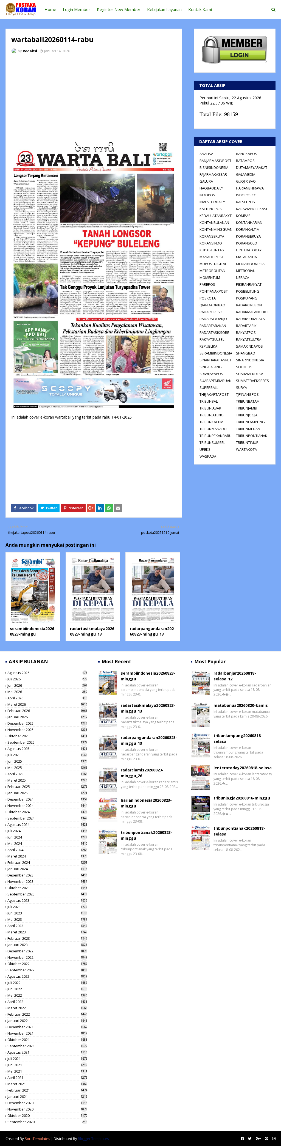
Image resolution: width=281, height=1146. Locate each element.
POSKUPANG (246, 298)
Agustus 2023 (47, 900)
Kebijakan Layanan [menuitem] (164, 9)
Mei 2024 (47, 843)
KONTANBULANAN (214, 222)
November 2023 (47, 881)
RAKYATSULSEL (211, 339)
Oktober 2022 (47, 963)
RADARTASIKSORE (214, 332)
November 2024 (47, 805)
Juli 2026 (47, 679)
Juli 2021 (47, 1058)
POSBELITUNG (247, 291)
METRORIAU (245, 270)
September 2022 (47, 970)
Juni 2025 (47, 761)
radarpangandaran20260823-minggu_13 (152, 631)
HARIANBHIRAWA (250, 188)
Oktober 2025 (47, 735)
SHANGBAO (245, 353)
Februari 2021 (47, 1090)
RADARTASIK (246, 325)
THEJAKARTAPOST (214, 394)
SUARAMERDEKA (249, 373)
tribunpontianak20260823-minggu (146, 835)
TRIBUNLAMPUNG (250, 421)
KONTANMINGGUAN (215, 229)
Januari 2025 (47, 792)
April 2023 (47, 925)
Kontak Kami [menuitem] (200, 9)
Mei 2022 (47, 995)
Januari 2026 (47, 716)
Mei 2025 (47, 767)
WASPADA (207, 456)
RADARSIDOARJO (213, 318)
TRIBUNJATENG (211, 415)
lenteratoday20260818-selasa (242, 767)
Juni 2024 (47, 837)
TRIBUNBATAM (248, 401)
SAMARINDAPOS (249, 346)
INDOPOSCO (246, 195)
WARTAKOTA (246, 449)
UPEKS (204, 449)
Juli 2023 (47, 906)
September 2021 (47, 1045)
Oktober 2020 (47, 1115)
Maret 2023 (47, 932)
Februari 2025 (47, 786)
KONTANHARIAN (249, 222)
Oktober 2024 (47, 811)
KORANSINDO (210, 243)
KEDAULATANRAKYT (215, 215)
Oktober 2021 (47, 1039)
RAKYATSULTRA (248, 339)
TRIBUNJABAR (210, 408)
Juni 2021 (47, 1064)
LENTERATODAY (249, 250)
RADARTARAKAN (212, 325)
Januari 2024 (47, 868)
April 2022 (47, 1001)
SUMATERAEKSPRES (252, 380)
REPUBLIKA (208, 346)
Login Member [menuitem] (76, 9)
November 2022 (47, 957)
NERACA (242, 277)
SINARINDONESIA (250, 360)
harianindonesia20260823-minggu (146, 803)
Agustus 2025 (47, 748)
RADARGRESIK (211, 311)
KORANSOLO (246, 243)
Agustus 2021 (47, 1052)
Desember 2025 (47, 723)
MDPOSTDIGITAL (213, 263)
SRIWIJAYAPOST (212, 373)
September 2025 (47, 742)
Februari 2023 (47, 938)
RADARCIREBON (249, 305)
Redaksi (30, 50)
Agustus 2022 (47, 976)
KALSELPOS (245, 201)
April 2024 (47, 849)
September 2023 (47, 894)
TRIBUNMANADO (213, 428)
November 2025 (47, 729)
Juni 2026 (47, 685)
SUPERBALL (208, 387)
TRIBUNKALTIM (211, 421)
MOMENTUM (209, 277)
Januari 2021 (47, 1096)
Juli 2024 (47, 830)
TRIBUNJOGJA (246, 415)
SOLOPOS (244, 366)
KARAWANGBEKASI (251, 208)
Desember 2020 (47, 1102)
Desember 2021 (47, 1026)
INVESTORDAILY (212, 201)
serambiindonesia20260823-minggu (32, 631)
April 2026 (47, 698)
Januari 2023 (47, 944)
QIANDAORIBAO (212, 305)
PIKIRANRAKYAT (249, 284)
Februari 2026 (47, 710)
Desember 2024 (47, 799)
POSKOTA (207, 298)
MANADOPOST (211, 256)
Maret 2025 (47, 780)
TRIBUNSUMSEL (212, 442)
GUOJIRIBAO (246, 181)
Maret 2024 (47, 856)
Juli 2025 (47, 754)
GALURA (206, 181)
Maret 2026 (47, 704)
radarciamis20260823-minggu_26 (142, 772)
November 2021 (47, 1033)
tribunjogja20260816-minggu (241, 798)
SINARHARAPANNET (215, 360)
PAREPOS (207, 284)
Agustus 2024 (47, 824)
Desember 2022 (47, 951)
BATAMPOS (245, 160)
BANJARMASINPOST (215, 160)
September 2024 (47, 818)
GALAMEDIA (245, 174)
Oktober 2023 (47, 887)
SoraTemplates (37, 1138)
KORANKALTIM (248, 229)
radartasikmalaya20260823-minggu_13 (92, 631)
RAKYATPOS (246, 332)
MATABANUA (246, 256)
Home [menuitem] (50, 9)
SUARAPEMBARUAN (215, 380)
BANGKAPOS (246, 153)
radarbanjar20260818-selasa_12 (234, 675)
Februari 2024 (47, 862)
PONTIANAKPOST (213, 291)
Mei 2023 (47, 919)
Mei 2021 (47, 1071)
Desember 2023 (47, 875)
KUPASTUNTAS (211, 250)
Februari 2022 (47, 1014)
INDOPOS (207, 195)
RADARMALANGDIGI (252, 311)
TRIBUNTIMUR (247, 442)
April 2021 (47, 1077)
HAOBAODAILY (211, 188)
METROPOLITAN (212, 270)
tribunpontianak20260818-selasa (239, 831)
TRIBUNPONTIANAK (251, 435)
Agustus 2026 (47, 672)
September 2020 (47, 1121)
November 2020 (47, 1109)
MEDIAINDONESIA (250, 263)
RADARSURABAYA (250, 318)
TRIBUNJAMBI (246, 408)
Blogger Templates (93, 1138)
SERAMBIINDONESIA (215, 353)
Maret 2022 (47, 1007)
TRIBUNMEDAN (248, 428)
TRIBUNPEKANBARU (215, 435)
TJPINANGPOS (247, 394)
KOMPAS (243, 215)
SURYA (241, 387)
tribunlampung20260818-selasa (237, 738)
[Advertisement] (93, 99)
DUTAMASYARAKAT (251, 167)
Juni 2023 (47, 913)
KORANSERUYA (211, 236)
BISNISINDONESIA (213, 167)
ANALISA (206, 153)
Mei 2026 (47, 691)
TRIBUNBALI (208, 401)
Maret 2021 (47, 1083)
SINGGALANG (210, 366)
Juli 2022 (47, 982)
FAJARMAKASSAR (213, 174)
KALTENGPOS (210, 208)
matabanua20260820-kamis (240, 705)
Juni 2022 (47, 988)
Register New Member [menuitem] (118, 9)
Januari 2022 (47, 1020)
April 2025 (47, 773)
